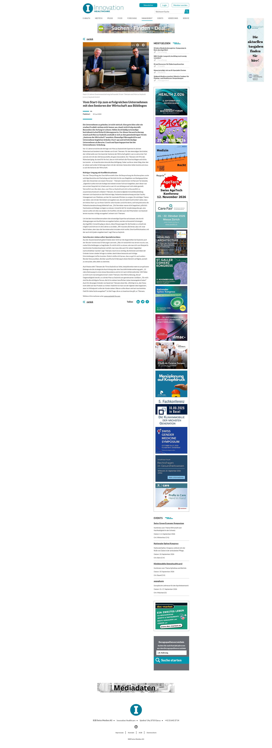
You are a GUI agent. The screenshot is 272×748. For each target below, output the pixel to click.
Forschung (132, 18)
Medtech (98, 18)
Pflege (110, 18)
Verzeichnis (173, 18)
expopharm (159, 581)
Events (160, 18)
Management (147, 18)
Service (186, 18)
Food (120, 18)
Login (164, 5)
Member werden (180, 5)
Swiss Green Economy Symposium (169, 523)
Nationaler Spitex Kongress (166, 543)
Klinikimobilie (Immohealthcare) (168, 564)
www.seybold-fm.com (112, 296)
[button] (138, 301)
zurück (90, 39)
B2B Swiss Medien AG (102, 720)
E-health (86, 18)
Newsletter (148, 5)
